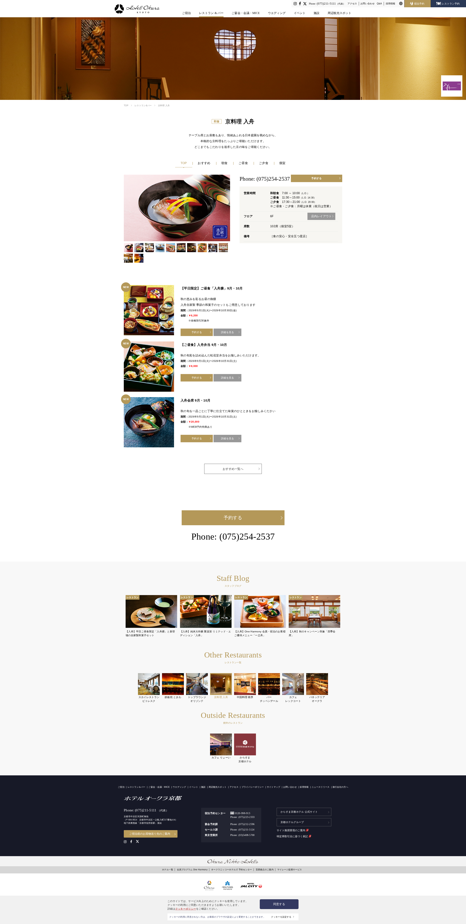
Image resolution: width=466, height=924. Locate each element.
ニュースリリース (320, 787)
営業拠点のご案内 (265, 869)
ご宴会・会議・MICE (246, 13)
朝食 (224, 163)
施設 (317, 13)
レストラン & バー (211, 13)
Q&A (379, 3)
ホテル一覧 (167, 869)
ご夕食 (263, 163)
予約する (316, 178)
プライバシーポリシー (253, 787)
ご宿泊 (186, 13)
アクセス (352, 3)
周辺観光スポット (339, 13)
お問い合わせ (367, 3)
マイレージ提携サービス (289, 869)
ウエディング (277, 13)
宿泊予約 (419, 3)
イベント (300, 13)
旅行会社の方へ (340, 787)
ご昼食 (243, 163)
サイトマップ (273, 787)
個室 (282, 163)
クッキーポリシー (185, 908)
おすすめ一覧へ (233, 468)
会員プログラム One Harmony (192, 869)
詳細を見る (227, 332)
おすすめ (204, 163)
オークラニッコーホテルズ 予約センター (231, 869)
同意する (279, 904)
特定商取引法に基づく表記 (293, 836)
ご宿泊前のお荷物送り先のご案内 (149, 833)
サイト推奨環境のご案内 (291, 830)
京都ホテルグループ (292, 822)
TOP (184, 163)
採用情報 (390, 3)
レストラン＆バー (136, 787)
